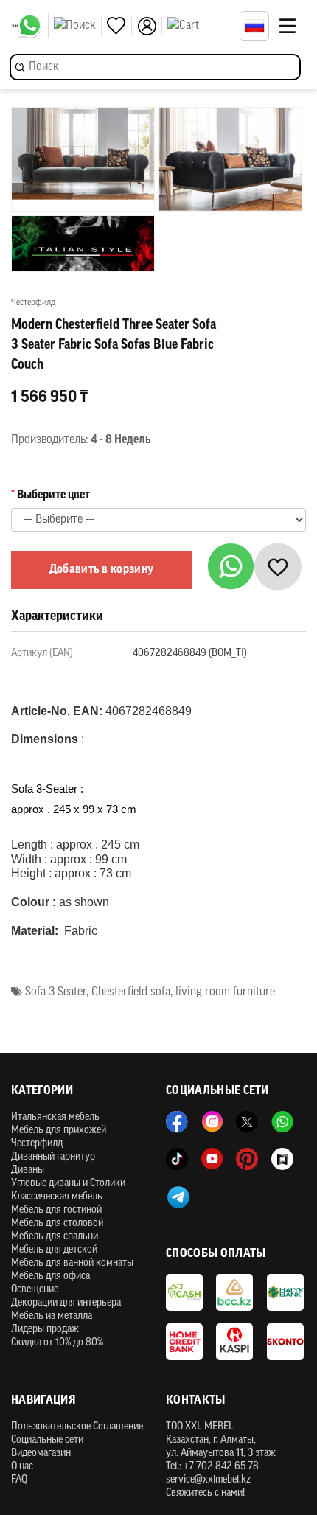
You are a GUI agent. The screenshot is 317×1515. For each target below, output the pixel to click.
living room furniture (225, 992)
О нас (22, 1466)
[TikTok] (177, 1159)
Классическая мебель (56, 1196)
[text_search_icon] (78, 26)
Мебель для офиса (50, 1276)
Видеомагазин (41, 1453)
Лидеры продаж (45, 1329)
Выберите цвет (53, 495)
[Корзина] (199, 26)
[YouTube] (212, 1159)
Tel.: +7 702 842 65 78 (212, 1466)
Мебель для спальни (54, 1236)
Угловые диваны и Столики (68, 1183)
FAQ (19, 1480)
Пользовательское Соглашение (77, 1426)
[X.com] (247, 1122)
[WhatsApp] (33, 25)
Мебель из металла (51, 1316)
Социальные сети (47, 1440)
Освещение (34, 1289)
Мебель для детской (54, 1249)
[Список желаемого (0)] (119, 26)
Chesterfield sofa (130, 992)
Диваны (27, 1170)
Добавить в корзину (101, 570)
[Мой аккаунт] (149, 26)
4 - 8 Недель (121, 440)
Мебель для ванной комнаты (72, 1263)
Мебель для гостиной (56, 1210)
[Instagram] (212, 1122)
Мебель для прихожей (58, 1130)
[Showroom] (282, 1159)
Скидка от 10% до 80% (57, 1342)
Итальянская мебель (55, 1117)
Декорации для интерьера (66, 1303)
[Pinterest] (247, 1159)
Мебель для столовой (57, 1223)
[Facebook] (177, 1122)
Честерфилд (37, 1143)
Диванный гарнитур (53, 1157)
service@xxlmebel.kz (208, 1480)
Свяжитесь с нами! (205, 1493)
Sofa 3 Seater (55, 992)
